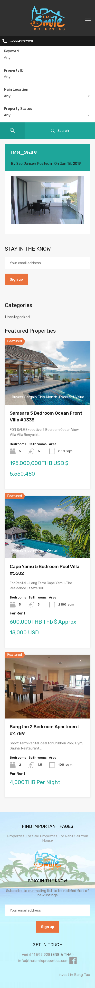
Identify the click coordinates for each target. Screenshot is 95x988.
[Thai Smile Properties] (47, 29)
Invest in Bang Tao (74, 975)
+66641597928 (21, 41)
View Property (48, 392)
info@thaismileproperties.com (43, 960)
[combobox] (47, 96)
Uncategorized (17, 317)
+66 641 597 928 (36, 954)
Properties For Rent (57, 836)
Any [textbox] (7, 96)
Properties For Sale (23, 836)
